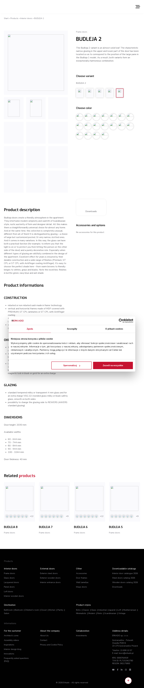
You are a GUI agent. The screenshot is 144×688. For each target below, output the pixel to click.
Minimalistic (81, 613)
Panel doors (9, 587)
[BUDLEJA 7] (54, 498)
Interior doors (26, 18)
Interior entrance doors (50, 582)
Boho (78, 610)
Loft (119, 610)
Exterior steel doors (49, 573)
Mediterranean (129, 610)
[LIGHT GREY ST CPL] (36, 157)
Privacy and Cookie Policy (51, 644)
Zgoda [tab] (30, 328)
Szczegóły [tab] (72, 328)
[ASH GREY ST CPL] (58, 157)
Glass (93, 610)
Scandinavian (110, 613)
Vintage (121, 613)
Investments (81, 635)
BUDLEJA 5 (116, 527)
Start (6, 18)
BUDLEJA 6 (80, 527)
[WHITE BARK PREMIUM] (58, 182)
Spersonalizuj (70, 365)
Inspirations (9, 644)
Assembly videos (11, 640)
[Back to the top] (128, 680)
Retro (99, 613)
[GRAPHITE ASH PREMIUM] (14, 108)
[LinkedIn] (121, 669)
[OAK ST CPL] (58, 108)
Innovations (9, 653)
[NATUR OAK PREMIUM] (36, 108)
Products (14, 18)
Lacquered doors (11, 582)
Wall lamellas (82, 582)
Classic (86, 610)
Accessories (81, 573)
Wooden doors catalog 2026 (125, 582)
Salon (6, 613)
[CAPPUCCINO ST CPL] (14, 157)
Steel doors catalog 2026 (123, 578)
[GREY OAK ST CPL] (14, 133)
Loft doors (8, 591)
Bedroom (19, 610)
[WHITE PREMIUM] (36, 63)
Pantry (60, 610)
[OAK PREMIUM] (36, 182)
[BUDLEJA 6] (89, 498)
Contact (43, 640)
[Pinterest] (130, 669)
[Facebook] (117, 669)
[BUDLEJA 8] (19, 498)
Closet (44, 610)
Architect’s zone (11, 635)
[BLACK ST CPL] (58, 133)
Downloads (91, 211)
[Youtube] (113, 669)
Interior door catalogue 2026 (125, 573)
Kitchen (52, 610)
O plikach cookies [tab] (114, 328)
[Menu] (138, 6)
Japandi (112, 610)
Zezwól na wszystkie (113, 365)
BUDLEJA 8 (11, 527)
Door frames (81, 578)
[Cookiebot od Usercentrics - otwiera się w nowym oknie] (121, 320)
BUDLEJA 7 (45, 527)
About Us (44, 635)
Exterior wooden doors (50, 578)
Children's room (32, 610)
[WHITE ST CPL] (36, 133)
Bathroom (8, 610)
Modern (91, 613)
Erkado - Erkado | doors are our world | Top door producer (17, 6)
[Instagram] (126, 669)
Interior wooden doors (14, 596)
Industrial (102, 610)
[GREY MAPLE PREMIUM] (14, 182)
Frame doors (9, 573)
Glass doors (9, 578)
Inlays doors (81, 587)
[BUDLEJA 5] (124, 498)
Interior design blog (12, 649)
